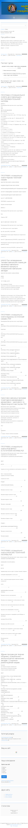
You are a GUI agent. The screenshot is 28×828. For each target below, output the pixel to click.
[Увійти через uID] (12, 752)
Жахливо (4, 772)
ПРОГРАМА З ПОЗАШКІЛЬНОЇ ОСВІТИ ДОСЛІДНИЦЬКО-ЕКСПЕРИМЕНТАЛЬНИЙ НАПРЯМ (13, 98)
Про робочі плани (8, 37)
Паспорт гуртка (4, 54)
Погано (4, 771)
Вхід (11, 826)
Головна (2, 29)
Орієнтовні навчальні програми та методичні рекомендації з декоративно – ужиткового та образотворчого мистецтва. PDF (14, 401)
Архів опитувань (10, 780)
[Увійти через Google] (16, 752)
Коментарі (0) (19, 55)
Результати (3, 780)
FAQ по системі (8, 797)
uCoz (20, 824)
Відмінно (4, 767)
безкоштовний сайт (14, 824)
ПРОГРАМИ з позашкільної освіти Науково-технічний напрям (11, 177)
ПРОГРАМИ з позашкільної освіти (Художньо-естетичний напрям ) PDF (12, 317)
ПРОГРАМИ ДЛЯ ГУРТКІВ (5, 165)
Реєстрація (15, 826)
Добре (4, 768)
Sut (6, 55)
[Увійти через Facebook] (14, 752)
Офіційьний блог (9, 794)
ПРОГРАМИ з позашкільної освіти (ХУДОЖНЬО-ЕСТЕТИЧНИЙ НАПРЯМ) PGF (12, 448)
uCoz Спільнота (8, 795)
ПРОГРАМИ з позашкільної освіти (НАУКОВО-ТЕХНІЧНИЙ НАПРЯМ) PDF (13, 552)
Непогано (4, 769)
